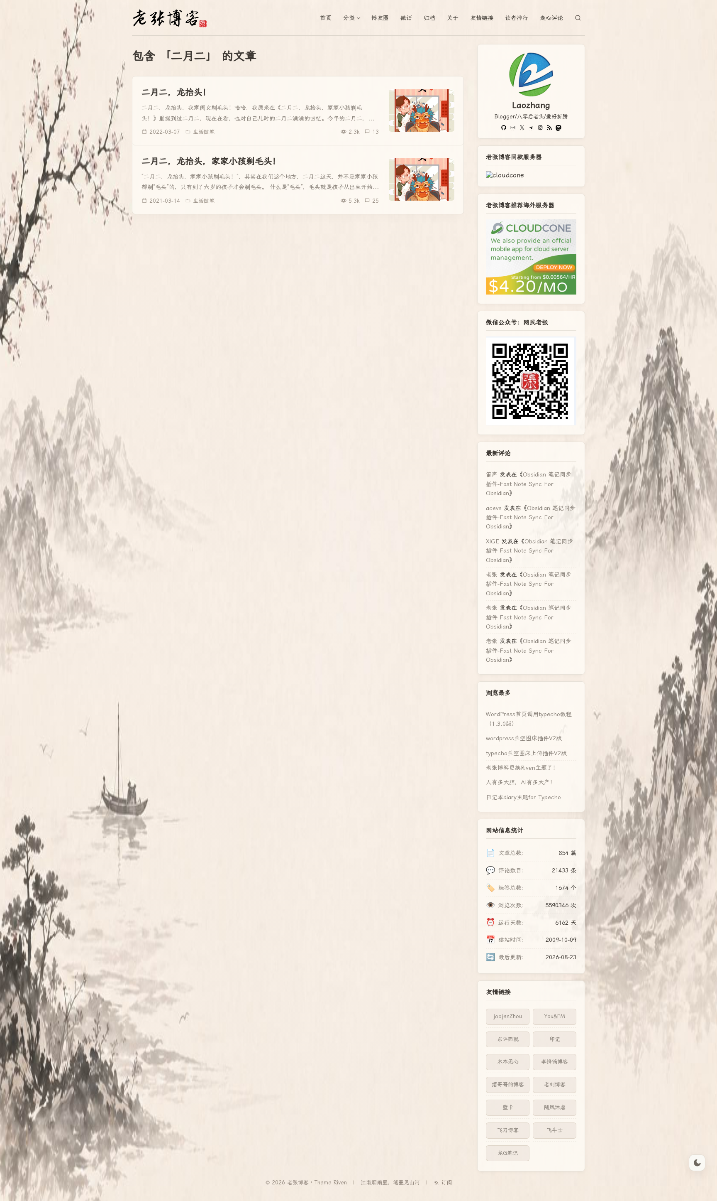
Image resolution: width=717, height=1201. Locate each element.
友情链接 (481, 18)
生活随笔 (204, 132)
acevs (494, 508)
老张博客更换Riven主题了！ (522, 767)
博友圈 (380, 18)
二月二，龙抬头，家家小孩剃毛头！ (211, 161)
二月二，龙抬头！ (176, 92)
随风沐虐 (555, 1107)
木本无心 (508, 1062)
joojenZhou (507, 1016)
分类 (349, 18)
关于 (452, 18)
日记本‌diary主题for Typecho (523, 797)
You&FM (554, 1016)
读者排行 (516, 18)
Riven (340, 1182)
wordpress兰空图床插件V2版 (524, 738)
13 (375, 132)
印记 (554, 1039)
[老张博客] (173, 17)
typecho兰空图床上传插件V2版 (526, 753)
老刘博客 (555, 1084)
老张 (492, 574)
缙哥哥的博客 (508, 1084)
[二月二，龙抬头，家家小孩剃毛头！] (421, 179)
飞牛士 (554, 1130)
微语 (406, 18)
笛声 (492, 474)
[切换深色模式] (697, 1162)
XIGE (492, 541)
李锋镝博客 (554, 1062)
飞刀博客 (508, 1130)
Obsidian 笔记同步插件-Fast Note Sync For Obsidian (528, 483)
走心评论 (551, 18)
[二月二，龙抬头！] (421, 110)
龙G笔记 (508, 1153)
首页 (326, 18)
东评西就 (508, 1039)
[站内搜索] (578, 18)
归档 (429, 18)
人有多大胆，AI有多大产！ (521, 782)
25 (375, 201)
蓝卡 (507, 1107)
